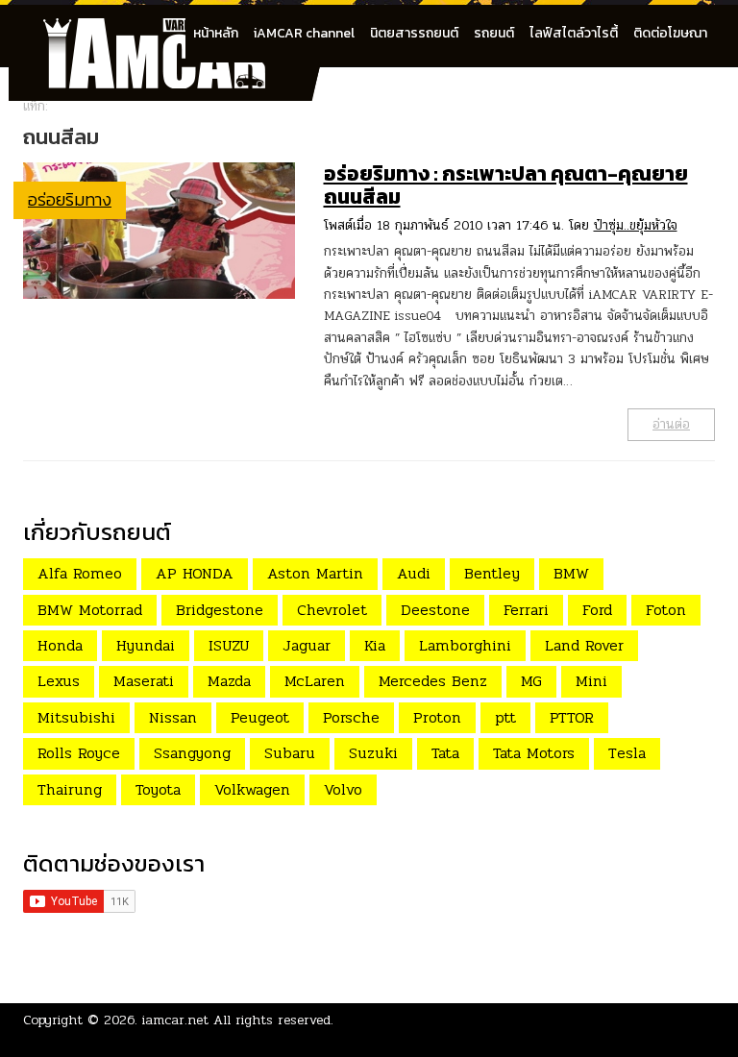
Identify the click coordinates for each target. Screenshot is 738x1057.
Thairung (69, 789)
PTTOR (572, 717)
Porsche (351, 717)
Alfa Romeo (79, 573)
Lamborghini (465, 645)
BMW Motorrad (89, 610)
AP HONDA (195, 573)
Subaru (289, 753)
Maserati (143, 681)
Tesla (627, 753)
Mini (591, 681)
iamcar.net (175, 1020)
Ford (597, 610)
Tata (445, 753)
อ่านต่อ (671, 424)
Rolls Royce (78, 753)
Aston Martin (315, 573)
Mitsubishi (76, 717)
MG (531, 681)
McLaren (314, 681)
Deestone (435, 610)
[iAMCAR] (172, 29)
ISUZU (229, 645)
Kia (374, 645)
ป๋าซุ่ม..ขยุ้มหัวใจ (635, 225)
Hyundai (145, 645)
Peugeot (260, 717)
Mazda (229, 681)
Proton (437, 717)
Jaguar (307, 645)
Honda (60, 645)
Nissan (173, 717)
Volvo (343, 789)
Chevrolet (332, 610)
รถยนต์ (494, 33)
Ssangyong (192, 753)
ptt (505, 717)
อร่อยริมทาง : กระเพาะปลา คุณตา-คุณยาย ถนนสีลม (506, 185)
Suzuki (373, 753)
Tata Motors (534, 753)
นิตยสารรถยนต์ (414, 33)
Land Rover (584, 645)
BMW (571, 573)
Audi (413, 573)
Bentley (492, 573)
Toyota (158, 789)
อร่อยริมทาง (69, 199)
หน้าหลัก (215, 33)
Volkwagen (252, 789)
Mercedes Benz (433, 681)
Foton (666, 610)
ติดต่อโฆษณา (670, 33)
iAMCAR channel (304, 33)
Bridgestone (219, 610)
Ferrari (526, 610)
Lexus (58, 681)
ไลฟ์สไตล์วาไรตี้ (573, 33)
